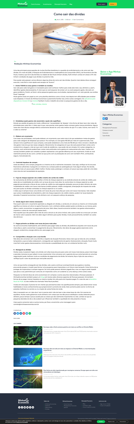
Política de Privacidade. (22, 422)
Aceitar (101, 421)
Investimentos (47, 4)
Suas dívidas (106, 135)
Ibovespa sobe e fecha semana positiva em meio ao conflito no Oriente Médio (68, 327)
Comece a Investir (108, 130)
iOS (28, 101)
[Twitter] (104, 118)
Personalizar (123, 421)
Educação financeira (60, 4)
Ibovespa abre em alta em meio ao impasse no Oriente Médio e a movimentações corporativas (69, 349)
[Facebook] (106, 118)
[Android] (30, 407)
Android (35, 101)
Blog (71, 4)
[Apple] (33, 407)
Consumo (105, 133)
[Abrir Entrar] (115, 4)
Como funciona (35, 4)
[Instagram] (19, 407)
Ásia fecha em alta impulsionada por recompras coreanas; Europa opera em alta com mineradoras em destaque (70, 371)
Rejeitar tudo (111, 421)
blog (42, 277)
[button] (14, 313)
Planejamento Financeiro (110, 127)
